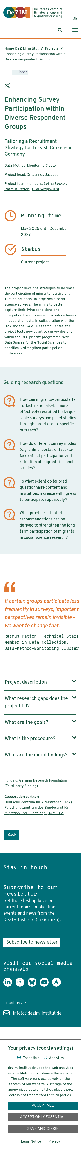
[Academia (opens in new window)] (58, 985)
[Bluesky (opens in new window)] (34, 985)
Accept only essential (43, 1117)
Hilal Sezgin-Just (45, 189)
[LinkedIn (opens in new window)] (9, 985)
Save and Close (42, 1129)
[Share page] (7, 85)
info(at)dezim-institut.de (37, 1013)
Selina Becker (55, 184)
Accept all (43, 1105)
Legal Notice (31, 1141)
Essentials (31, 1058)
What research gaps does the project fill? (36, 702)
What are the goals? (26, 722)
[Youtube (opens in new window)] (46, 985)
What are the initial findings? (36, 755)
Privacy (54, 1141)
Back (11, 835)
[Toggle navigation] (75, 30)
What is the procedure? (30, 738)
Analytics (56, 1058)
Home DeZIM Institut (21, 49)
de (75, 19)
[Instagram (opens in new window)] (22, 985)
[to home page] (32, 12)
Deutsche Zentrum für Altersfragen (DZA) (38, 802)
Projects (51, 49)
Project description (26, 682)
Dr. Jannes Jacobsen (44, 175)
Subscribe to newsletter (32, 942)
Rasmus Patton (16, 189)
